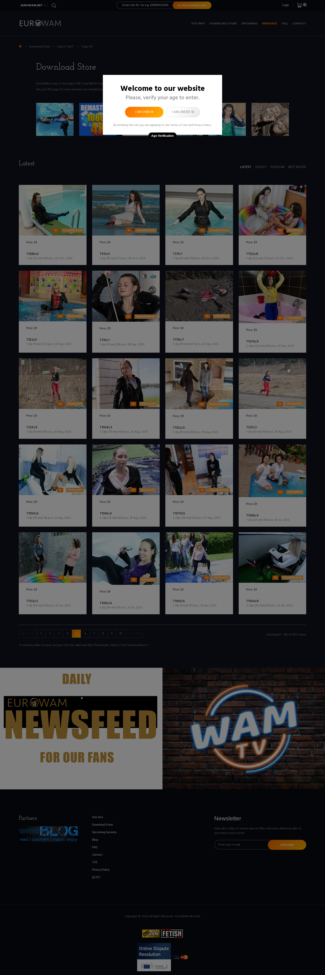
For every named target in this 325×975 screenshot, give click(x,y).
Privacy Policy (202, 125)
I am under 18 (183, 112)
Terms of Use (178, 125)
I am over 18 (144, 112)
